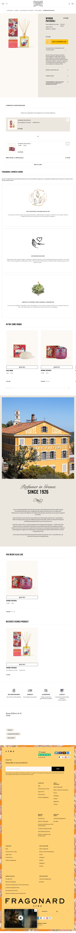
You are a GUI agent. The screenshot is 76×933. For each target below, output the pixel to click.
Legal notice (41, 791)
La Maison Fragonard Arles (45, 828)
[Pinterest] (38, 906)
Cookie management (43, 797)
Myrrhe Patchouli (24, 143)
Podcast (55, 798)
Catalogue (56, 795)
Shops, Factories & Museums (61, 790)
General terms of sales (43, 788)
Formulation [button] (50, 76)
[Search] (6, 4)
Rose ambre (11, 738)
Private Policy (41, 794)
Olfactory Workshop (43, 821)
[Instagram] (33, 906)
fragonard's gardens (13, 734)
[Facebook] (8, 751)
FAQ (39, 786)
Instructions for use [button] (52, 70)
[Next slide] (68, 387)
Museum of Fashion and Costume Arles (16, 893)
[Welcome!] (38, 3)
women (10, 730)
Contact (56, 804)
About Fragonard (58, 787)
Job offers (56, 821)
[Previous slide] (64, 387)
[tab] (57, 70)
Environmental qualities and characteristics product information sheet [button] (55, 83)
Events (55, 793)
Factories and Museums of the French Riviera (17, 884)
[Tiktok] (41, 906)
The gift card (41, 818)
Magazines (56, 801)
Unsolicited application (60, 818)
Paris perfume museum (44, 831)
